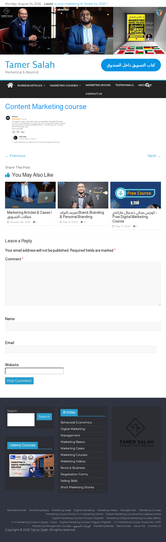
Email (9, 343)
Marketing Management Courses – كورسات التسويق (61, 525)
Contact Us (94, 93)
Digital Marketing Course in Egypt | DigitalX (85, 522)
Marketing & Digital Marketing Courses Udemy (133, 518)
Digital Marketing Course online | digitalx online (133, 513)
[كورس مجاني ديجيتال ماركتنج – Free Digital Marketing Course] (135, 195)
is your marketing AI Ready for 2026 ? (81, 4)
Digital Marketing (73, 429)
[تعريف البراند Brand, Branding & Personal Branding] (83, 195)
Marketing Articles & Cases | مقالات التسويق (29, 215)
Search (12, 411)
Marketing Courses (64, 85)
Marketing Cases (72, 448)
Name (10, 319)
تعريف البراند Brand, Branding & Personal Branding (82, 215)
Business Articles (30, 85)
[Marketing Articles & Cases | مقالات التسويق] (30, 195)
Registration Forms (74, 474)
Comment (14, 259)
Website (12, 365)
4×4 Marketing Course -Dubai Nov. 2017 (137, 522)
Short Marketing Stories (77, 487)
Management (70, 435)
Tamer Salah (30, 64)
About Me (139, 525)
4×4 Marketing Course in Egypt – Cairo (34, 522)
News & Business (73, 468)
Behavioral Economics (76, 422)
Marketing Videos (73, 461)
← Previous (15, 156)
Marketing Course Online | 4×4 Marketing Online (74, 513)
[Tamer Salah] (10, 85)
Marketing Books (98, 85)
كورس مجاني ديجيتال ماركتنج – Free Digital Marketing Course (134, 217)
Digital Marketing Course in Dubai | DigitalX (78, 518)
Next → (154, 156)
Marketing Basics (73, 442)
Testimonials (124, 85)
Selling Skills (69, 481)
